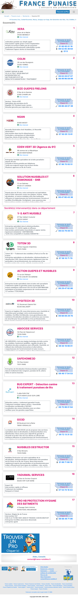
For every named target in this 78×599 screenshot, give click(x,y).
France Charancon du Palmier (33, 584)
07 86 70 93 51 (66, 164)
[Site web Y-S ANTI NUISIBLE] (10, 217)
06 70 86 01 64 (65, 407)
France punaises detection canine (53, 587)
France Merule (40, 585)
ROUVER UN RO (63, 12)
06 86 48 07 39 (65, 106)
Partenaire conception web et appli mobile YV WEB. (39, 592)
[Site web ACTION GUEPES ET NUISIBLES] (10, 275)
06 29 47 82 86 (65, 288)
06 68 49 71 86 (66, 519)
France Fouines (9, 585)
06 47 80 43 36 (65, 197)
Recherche (26, 16)
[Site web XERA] (10, 33)
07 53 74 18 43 (66, 490)
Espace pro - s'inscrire (47, 569)
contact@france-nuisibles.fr (48, 579)
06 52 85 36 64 (65, 49)
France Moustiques (57, 585)
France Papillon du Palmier (10, 587)
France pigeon (22, 587)
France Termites (43, 589)
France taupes (34, 589)
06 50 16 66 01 (66, 346)
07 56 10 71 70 (65, 258)
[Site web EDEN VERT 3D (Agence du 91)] (10, 151)
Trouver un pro (15, 16)
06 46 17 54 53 (65, 373)
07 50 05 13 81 (66, 134)
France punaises (39, 587)
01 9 (66, 51)
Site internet (23, 37)
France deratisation (56, 584)
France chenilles (46, 584)
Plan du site (43, 575)
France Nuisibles (68, 585)
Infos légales (44, 567)
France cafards (9, 584)
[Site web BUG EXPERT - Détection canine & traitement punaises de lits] (10, 391)
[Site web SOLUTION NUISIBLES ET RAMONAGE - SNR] (10, 182)
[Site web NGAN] (10, 121)
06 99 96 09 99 (65, 78)
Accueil (6, 16)
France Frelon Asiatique (20, 585)
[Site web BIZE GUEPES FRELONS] (10, 92)
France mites (48, 585)
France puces (30, 587)
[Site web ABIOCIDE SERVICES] (10, 332)
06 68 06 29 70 (65, 316)
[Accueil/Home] (3, 11)
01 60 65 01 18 (65, 46)
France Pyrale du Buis (68, 587)
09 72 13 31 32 (65, 434)
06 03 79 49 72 (65, 231)
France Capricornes (19, 584)
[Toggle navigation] (73, 12)
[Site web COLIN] (10, 63)
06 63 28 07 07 (65, 76)
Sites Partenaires (45, 577)
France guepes (31, 585)
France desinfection (67, 584)
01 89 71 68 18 (65, 462)
